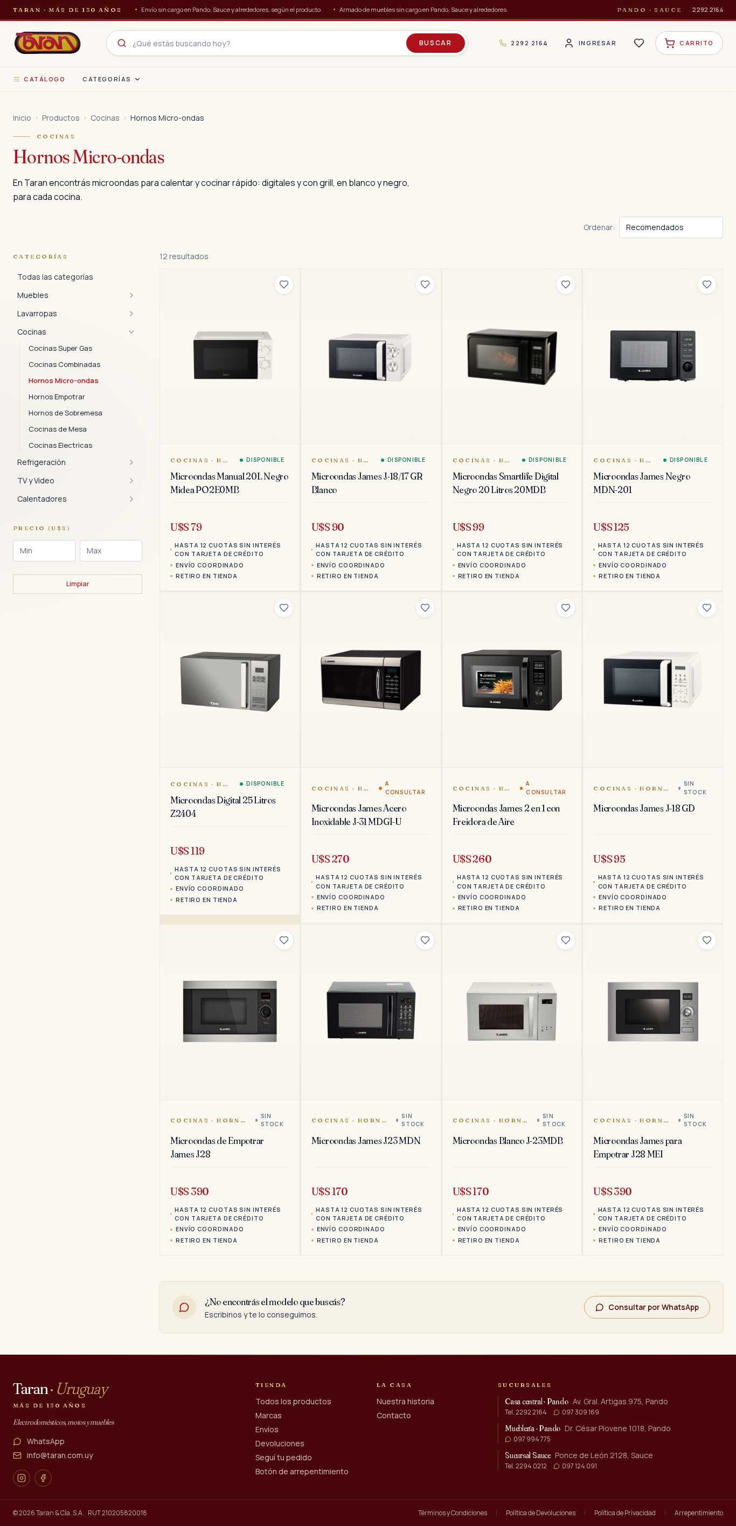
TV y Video (35, 480)
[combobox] (287, 43)
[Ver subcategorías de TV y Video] (131, 480)
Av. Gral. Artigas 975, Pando (620, 1401)
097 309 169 (580, 1412)
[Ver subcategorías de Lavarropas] (131, 313)
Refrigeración (41, 462)
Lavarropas (37, 313)
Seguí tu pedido (283, 1457)
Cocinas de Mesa (58, 429)
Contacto (394, 1415)
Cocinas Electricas (60, 445)
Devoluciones (279, 1443)
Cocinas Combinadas (64, 364)
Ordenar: (599, 227)
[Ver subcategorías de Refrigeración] (131, 462)
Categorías (106, 79)
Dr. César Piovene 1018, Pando (618, 1428)
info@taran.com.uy (60, 1455)
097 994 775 (532, 1439)
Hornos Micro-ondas (64, 380)
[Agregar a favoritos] (284, 284)
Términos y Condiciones (452, 1513)
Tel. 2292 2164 (526, 1412)
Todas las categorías (55, 277)
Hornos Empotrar (57, 396)
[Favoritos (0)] (639, 43)
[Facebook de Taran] (43, 1478)
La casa (394, 1385)
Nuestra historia (405, 1401)
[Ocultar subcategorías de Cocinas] (131, 331)
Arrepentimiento (699, 1513)
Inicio (22, 118)
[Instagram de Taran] (21, 1478)
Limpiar (77, 583)
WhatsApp (46, 1441)
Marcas (268, 1415)
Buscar (435, 42)
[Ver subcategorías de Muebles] (131, 295)
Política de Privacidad (625, 1513)
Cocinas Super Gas (60, 348)
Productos (61, 118)
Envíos (267, 1429)
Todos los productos (293, 1401)
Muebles (32, 295)
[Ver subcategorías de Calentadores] (131, 499)
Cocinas (105, 118)
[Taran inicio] (47, 43)
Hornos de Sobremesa (65, 413)
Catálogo (44, 79)
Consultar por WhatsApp (653, 1307)
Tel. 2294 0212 (526, 1466)
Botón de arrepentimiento (302, 1471)
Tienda (271, 1385)
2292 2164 (707, 9)
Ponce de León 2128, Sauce (604, 1455)
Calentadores (42, 499)
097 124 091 (579, 1466)
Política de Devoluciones (540, 1513)
